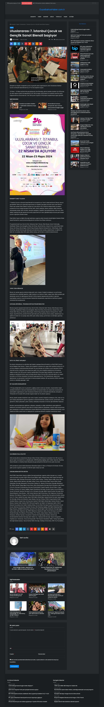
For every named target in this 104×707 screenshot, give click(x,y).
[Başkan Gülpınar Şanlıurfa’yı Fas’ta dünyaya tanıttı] (75, 157)
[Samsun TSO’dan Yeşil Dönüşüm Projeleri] (75, 120)
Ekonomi (45, 16)
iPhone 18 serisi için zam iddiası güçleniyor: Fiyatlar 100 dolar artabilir (86, 56)
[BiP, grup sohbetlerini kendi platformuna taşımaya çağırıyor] (75, 48)
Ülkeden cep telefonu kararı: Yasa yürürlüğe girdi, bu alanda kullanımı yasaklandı (80, 112)
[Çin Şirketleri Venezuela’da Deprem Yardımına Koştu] (75, 99)
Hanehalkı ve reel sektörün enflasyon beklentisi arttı (85, 164)
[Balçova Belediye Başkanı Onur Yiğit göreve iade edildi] (75, 150)
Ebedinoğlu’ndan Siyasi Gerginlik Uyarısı (86, 105)
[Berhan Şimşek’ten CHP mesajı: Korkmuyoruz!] (18, 588)
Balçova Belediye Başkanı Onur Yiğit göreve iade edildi (85, 149)
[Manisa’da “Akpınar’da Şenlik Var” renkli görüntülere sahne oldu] (56, 606)
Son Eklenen (82, 23)
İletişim (71, 16)
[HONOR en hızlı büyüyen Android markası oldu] (75, 85)
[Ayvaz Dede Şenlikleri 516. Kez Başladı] (75, 92)
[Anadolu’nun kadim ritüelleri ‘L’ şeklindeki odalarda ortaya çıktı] (14, 105)
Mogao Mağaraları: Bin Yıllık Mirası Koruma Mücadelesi (86, 126)
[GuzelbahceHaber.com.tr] (52, 9)
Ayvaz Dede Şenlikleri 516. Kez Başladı (86, 90)
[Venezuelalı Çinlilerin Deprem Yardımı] (75, 71)
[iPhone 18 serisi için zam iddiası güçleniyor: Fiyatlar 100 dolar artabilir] (75, 56)
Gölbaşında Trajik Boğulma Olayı (85, 63)
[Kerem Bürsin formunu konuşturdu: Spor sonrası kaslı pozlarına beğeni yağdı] (42, 105)
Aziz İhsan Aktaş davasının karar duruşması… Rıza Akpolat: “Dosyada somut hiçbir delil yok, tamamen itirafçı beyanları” (82, 134)
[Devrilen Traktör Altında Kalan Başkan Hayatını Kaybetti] (75, 78)
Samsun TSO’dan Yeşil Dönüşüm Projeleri (86, 119)
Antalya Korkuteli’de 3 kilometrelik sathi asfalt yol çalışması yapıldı (55, 595)
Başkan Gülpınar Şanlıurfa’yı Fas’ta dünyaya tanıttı (85, 156)
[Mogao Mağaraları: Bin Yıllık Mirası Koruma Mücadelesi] (75, 127)
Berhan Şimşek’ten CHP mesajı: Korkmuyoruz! (16, 594)
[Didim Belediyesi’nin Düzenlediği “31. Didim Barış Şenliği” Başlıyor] (18, 606)
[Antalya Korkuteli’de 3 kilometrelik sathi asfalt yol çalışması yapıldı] (56, 588)
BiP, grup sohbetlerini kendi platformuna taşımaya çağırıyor (86, 48)
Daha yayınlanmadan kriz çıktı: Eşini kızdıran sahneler (36, 612)
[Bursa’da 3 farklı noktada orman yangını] (75, 143)
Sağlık (52, 16)
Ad (11, 648)
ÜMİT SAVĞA (15, 39)
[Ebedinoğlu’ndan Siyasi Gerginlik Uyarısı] (75, 106)
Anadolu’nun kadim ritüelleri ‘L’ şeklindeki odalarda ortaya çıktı (27, 105)
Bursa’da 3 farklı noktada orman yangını (86, 141)
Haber (39, 16)
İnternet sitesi (41, 654)
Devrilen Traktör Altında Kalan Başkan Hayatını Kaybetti (87, 77)
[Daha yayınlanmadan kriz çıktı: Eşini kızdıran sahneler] (37, 606)
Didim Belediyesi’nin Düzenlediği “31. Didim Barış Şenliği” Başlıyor (17, 613)
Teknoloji (59, 16)
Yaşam (65, 16)
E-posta (12, 654)
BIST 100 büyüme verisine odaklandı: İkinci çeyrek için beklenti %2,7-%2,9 (50, 3)
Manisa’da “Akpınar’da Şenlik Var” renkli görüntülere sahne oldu (56, 613)
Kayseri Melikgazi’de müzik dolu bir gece (36, 594)
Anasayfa (33, 16)
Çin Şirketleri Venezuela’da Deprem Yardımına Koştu (86, 98)
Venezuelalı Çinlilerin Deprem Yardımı (86, 70)
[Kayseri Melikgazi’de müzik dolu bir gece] (37, 588)
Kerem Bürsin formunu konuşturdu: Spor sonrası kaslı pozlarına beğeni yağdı (55, 105)
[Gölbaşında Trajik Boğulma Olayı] (75, 65)
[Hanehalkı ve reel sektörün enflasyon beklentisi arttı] (75, 164)
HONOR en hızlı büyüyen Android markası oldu (86, 84)
